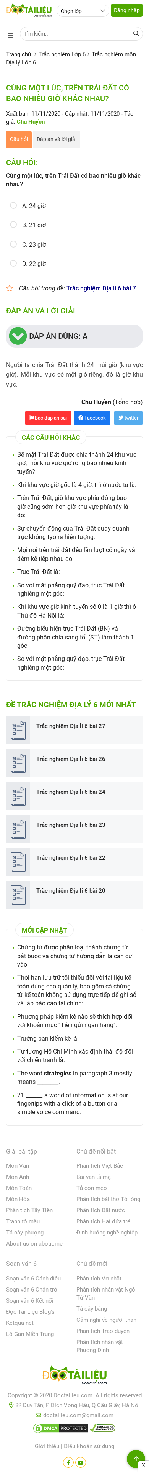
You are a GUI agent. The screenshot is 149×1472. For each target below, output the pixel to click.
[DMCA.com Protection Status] (60, 1430)
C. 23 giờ (34, 244)
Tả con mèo (91, 1188)
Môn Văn (17, 1165)
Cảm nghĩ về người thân (106, 1319)
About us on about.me (34, 1243)
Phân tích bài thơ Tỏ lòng (108, 1199)
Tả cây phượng (25, 1232)
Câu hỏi (19, 139)
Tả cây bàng (91, 1308)
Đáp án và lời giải (56, 139)
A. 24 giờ (34, 206)
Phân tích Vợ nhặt (98, 1278)
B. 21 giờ (34, 225)
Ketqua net (20, 1323)
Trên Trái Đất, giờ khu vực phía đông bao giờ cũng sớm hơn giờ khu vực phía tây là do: (72, 506)
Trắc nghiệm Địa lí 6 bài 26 (70, 759)
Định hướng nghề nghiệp (107, 1232)
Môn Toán (19, 1188)
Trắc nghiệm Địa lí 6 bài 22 (70, 857)
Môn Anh (17, 1177)
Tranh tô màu (23, 1221)
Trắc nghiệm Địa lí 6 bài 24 (70, 791)
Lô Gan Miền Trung (30, 1334)
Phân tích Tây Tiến (29, 1210)
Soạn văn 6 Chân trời (32, 1289)
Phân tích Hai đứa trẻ (103, 1221)
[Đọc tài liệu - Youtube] (80, 1462)
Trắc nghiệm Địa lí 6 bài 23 (70, 824)
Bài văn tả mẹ (93, 1177)
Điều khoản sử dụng (89, 1446)
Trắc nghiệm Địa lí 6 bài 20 (70, 890)
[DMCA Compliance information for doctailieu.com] (103, 1430)
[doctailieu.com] (74, 1376)
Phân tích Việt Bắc (99, 1165)
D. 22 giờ (34, 263)
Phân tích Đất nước (100, 1210)
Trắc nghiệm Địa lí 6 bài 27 (70, 726)
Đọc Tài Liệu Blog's (30, 1311)
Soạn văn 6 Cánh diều (33, 1278)
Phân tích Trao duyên (103, 1331)
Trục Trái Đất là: (38, 571)
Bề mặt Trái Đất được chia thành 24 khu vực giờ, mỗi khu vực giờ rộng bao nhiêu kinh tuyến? (76, 463)
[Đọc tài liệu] (68, 1462)
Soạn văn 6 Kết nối (29, 1300)
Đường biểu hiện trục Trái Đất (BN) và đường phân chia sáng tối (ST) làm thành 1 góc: (75, 637)
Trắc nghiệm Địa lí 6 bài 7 (101, 288)
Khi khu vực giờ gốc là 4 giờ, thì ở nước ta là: (76, 484)
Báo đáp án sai (50, 418)
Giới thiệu (47, 1446)
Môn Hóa (18, 1199)
